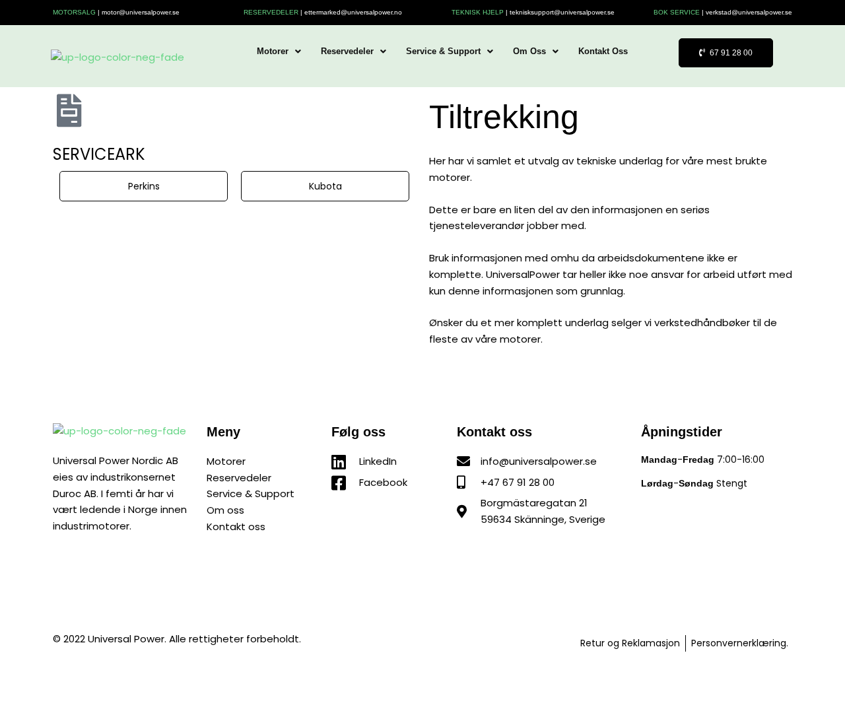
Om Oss (529, 51)
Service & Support (443, 51)
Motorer (272, 51)
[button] (279, 51)
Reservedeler (347, 51)
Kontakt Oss (603, 51)
